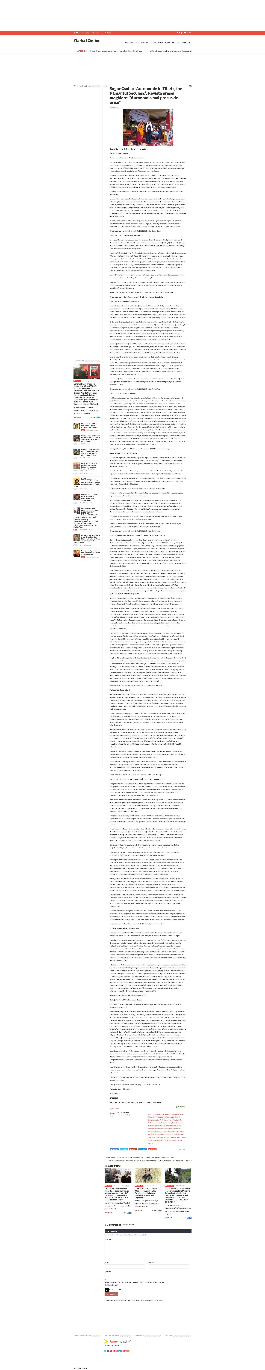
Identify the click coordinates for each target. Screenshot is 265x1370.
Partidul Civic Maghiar (156, 1134)
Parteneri (108, 33)
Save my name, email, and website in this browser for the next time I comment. (135, 1282)
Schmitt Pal (159, 1137)
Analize (78, 381)
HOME (76, 33)
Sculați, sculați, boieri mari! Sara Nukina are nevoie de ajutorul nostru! (149, 51)
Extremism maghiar (165, 1129)
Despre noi (96, 33)
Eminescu (140, 1185)
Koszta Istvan (153, 1131)
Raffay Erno (169, 1134)
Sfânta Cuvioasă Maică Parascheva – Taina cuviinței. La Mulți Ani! (89, 425)
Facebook (115, 1149)
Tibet (164, 1140)
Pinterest (153, 1149)
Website (108, 1271)
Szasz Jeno (152, 1140)
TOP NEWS (129, 43)
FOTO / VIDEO (157, 43)
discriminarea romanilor (156, 1126)
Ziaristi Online (86, 40)
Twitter (125, 1149)
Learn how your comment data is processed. (147, 1300)
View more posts (123, 1115)
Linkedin (143, 1149)
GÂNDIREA (186, 43)
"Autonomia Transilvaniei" (161, 1114)
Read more (108, 1213)
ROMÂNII (144, 43)
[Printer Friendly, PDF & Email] (180, 1106)
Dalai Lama (180, 1123)
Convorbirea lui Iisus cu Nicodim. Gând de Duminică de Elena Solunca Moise (89, 497)
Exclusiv (109, 1185)
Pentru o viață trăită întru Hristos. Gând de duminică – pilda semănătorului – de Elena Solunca (90, 438)
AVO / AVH (170, 1185)
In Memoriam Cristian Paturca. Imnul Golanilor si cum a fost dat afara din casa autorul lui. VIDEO (140, 1158)
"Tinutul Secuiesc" (177, 1114)
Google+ (134, 1149)
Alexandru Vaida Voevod (156, 1117)
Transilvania (171, 1140)
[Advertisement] (132, 14)
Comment (109, 1239)
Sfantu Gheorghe (170, 1137)
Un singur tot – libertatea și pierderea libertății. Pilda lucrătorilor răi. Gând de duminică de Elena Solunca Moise (86, 539)
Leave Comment (128, 1224)
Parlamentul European (176, 1131)
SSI (137, 43)
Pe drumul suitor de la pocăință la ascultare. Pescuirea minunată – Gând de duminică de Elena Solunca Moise (85, 467)
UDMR (150, 1143)
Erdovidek (169, 1126)
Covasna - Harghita (168, 1123)
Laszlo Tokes (163, 1131)
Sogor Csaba (181, 1137)
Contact (85, 33)
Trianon (179, 1140)
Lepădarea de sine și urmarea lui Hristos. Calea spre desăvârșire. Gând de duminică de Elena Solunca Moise (86, 482)
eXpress (127, 1112)
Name (107, 1263)
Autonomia (170, 1117)
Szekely (159, 1140)
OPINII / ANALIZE (172, 43)
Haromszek (177, 1129)
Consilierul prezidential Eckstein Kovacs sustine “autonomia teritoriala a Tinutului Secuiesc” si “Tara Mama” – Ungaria (149, 1161)
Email (151, 1263)
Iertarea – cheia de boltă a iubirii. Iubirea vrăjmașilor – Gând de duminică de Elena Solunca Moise (90, 452)
